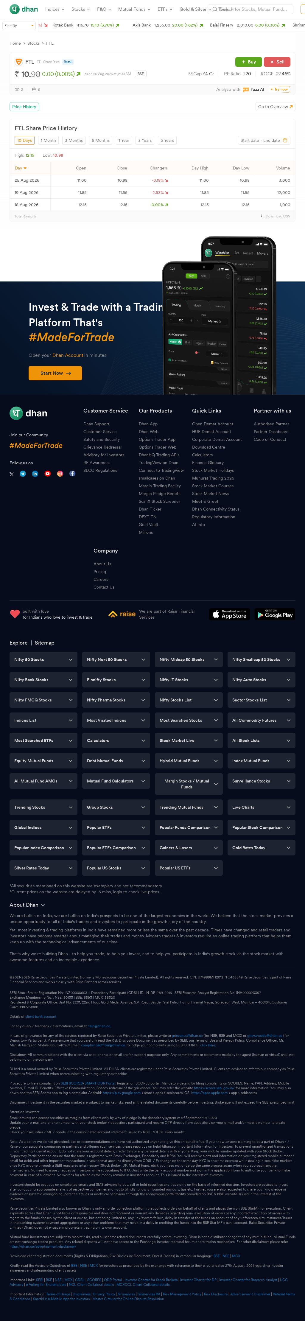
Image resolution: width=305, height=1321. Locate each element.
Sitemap (45, 643)
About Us (102, 563)
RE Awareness (96, 462)
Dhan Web (148, 431)
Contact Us (104, 587)
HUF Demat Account (211, 431)
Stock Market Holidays (213, 470)
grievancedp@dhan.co (264, 1036)
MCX (236, 1256)
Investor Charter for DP (198, 1280)
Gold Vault (148, 524)
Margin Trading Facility (160, 485)
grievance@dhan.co (187, 1036)
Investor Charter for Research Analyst (248, 1280)
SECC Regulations (100, 470)
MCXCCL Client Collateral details (142, 1285)
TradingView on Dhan (158, 462)
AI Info (198, 524)
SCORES (94, 1280)
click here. (208, 1045)
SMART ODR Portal (100, 1083)
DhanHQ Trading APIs (159, 454)
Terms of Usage (58, 1294)
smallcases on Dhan (157, 478)
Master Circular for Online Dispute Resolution (128, 1299)
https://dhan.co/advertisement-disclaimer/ (43, 1246)
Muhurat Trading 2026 (213, 478)
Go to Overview (273, 106)
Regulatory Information (213, 516)
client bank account (40, 1017)
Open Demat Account (212, 423)
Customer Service (100, 431)
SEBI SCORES (72, 1083)
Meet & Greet (205, 501)
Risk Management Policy (182, 1294)
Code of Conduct (270, 439)
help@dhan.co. (99, 1026)
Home (15, 43)
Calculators (202, 454)
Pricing (100, 571)
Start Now (52, 373)
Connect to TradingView (161, 470)
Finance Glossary (208, 462)
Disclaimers (82, 1294)
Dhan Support (96, 423)
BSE (216, 1256)
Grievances (126, 1294)
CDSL (80, 1280)
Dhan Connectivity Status (215, 509)
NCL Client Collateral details (91, 1285)
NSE (225, 1256)
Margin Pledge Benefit (160, 493)
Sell (280, 62)
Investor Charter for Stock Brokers (151, 1280)
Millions (146, 532)
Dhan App (148, 423)
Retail (68, 62)
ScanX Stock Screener (159, 501)
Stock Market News (210, 493)
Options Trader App (157, 439)
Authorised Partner (271, 423)
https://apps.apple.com (209, 1093)
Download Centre (208, 447)
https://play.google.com (122, 1093)
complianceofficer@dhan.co (103, 1045)
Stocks (33, 43)
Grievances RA (149, 1294)
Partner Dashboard (271, 431)
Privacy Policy (104, 1294)
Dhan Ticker (150, 509)
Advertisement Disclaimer (250, 1294)
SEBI (39, 1280)
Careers (101, 579)
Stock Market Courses (213, 485)
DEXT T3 (147, 516)
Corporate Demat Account (217, 439)
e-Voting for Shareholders (46, 1285)
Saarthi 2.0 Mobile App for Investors (61, 1299)
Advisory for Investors (103, 454)
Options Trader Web (157, 447)
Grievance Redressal (102, 447)
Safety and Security (101, 439)
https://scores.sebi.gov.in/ (214, 1088)
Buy (252, 62)
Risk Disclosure (216, 1294)
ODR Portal (113, 1280)
